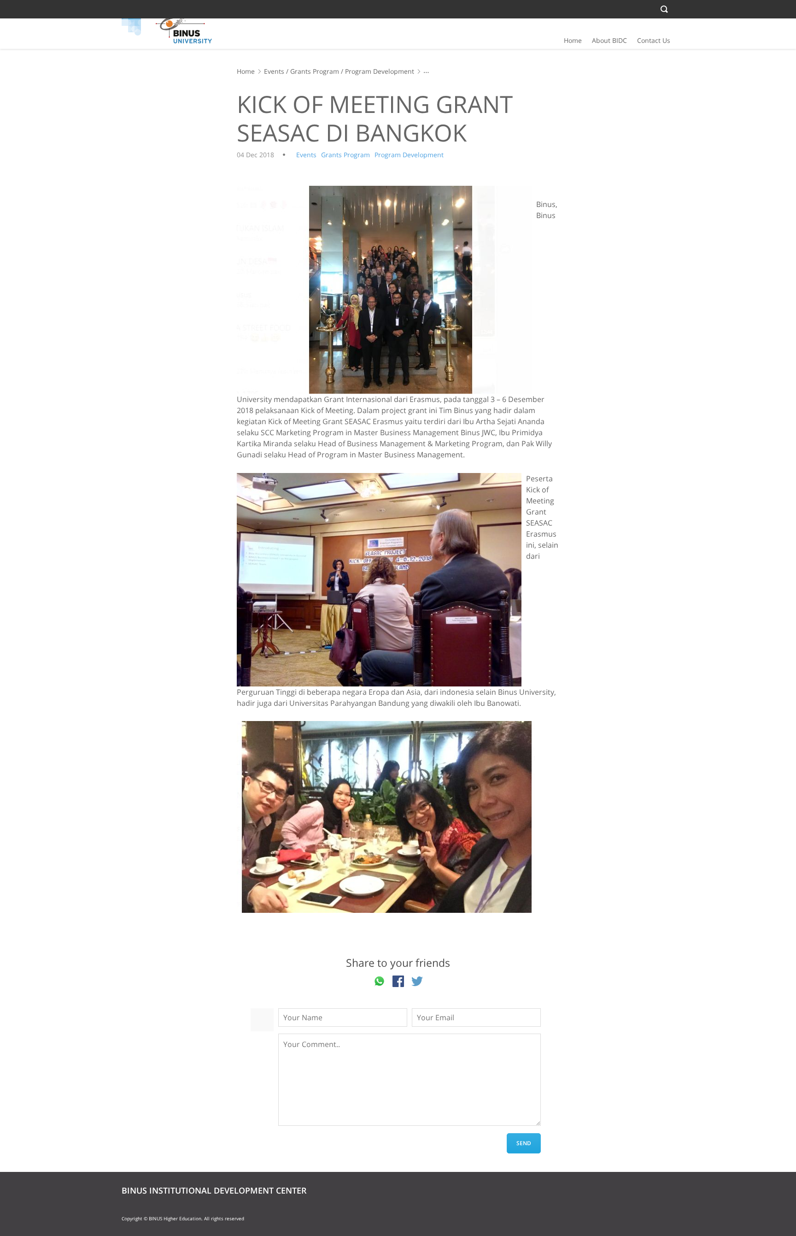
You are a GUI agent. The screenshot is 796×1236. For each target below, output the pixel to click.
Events (274, 71)
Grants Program (314, 71)
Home (573, 40)
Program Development (379, 71)
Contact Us (653, 40)
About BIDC (609, 40)
